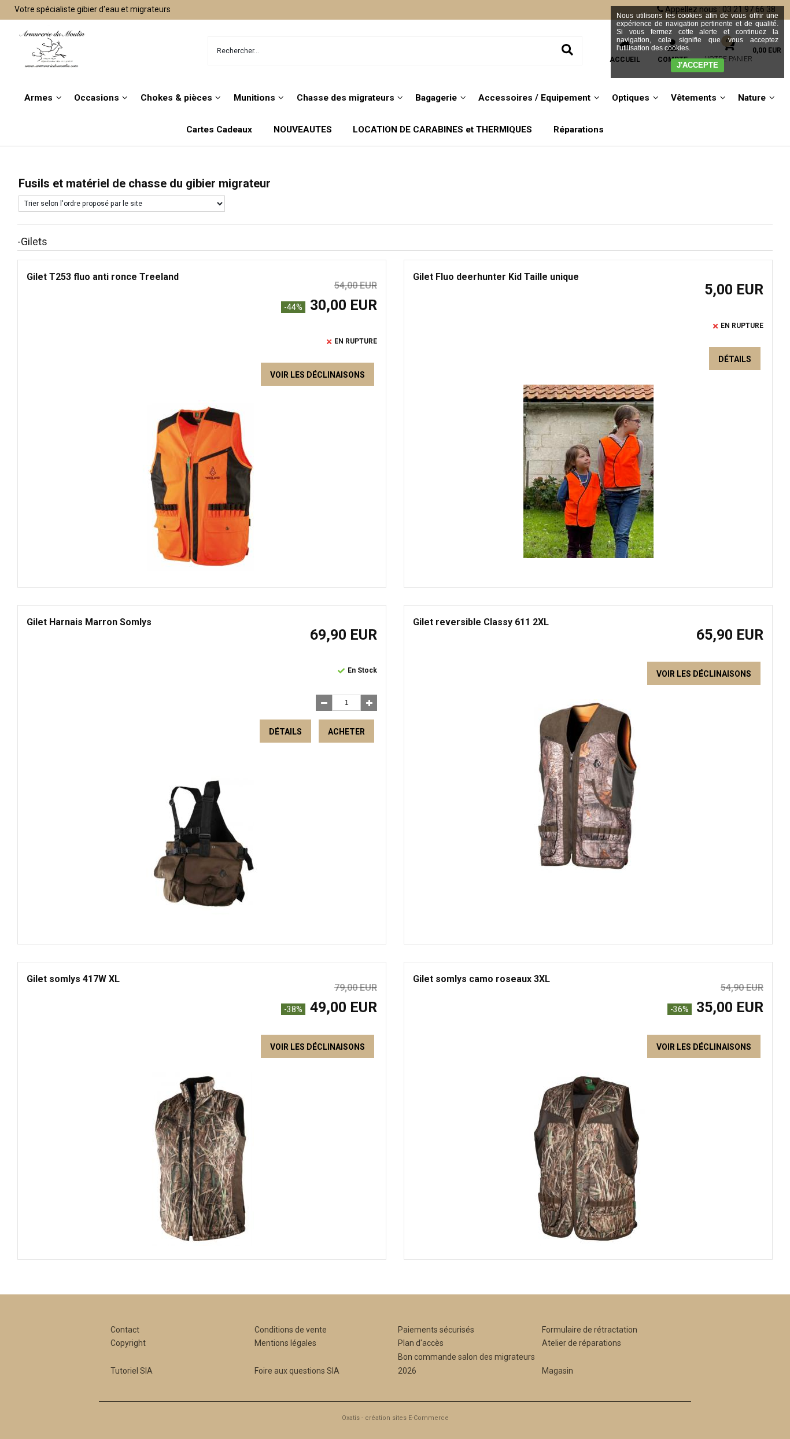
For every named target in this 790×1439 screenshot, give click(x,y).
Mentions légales (285, 1343)
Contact (124, 1329)
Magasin (557, 1370)
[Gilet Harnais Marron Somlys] (202, 927)
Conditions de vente (290, 1329)
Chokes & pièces (176, 98)
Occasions (96, 98)
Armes (38, 98)
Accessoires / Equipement (534, 98)
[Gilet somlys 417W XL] (202, 1243)
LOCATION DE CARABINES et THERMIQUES (442, 129)
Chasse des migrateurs (345, 98)
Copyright (128, 1343)
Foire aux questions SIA (296, 1370)
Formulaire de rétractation (589, 1329)
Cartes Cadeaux (219, 129)
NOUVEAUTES (303, 129)
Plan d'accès (421, 1343)
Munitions (254, 98)
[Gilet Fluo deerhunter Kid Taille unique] (588, 555)
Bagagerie (436, 98)
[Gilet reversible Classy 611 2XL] (588, 870)
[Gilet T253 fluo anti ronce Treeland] (202, 570)
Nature (752, 98)
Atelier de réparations (581, 1343)
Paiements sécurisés (436, 1329)
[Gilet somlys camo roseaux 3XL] (588, 1243)
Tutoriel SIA (131, 1370)
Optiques (630, 98)
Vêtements (694, 98)
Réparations (578, 129)
